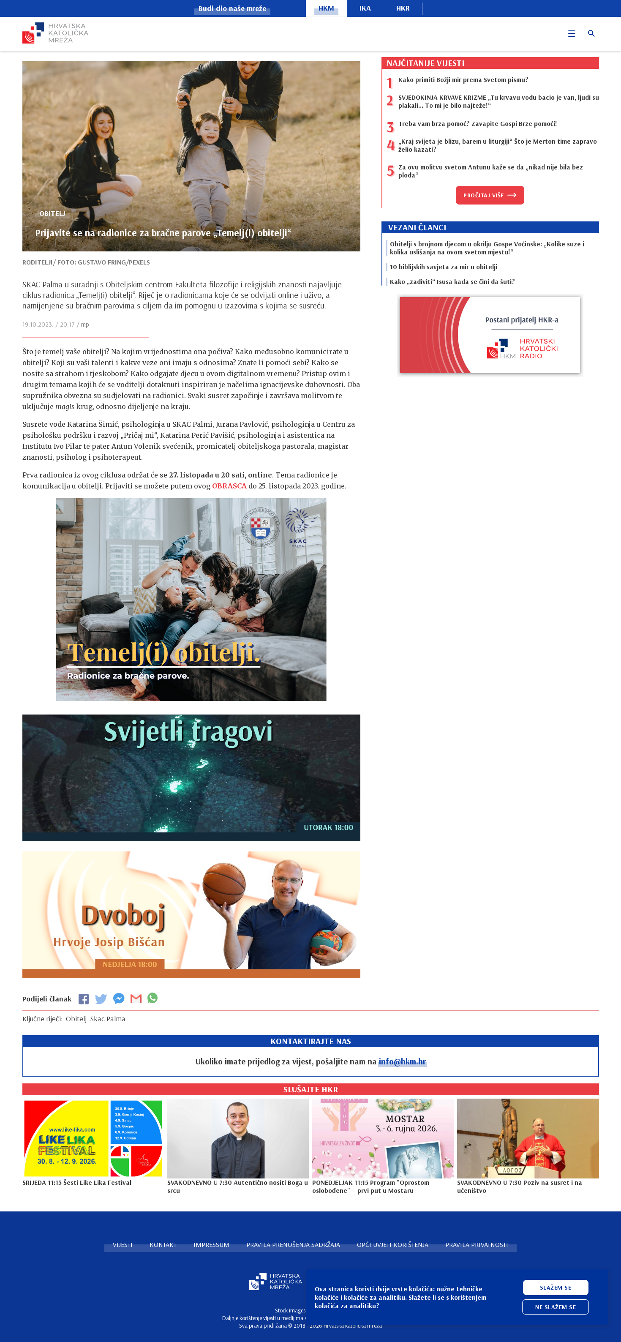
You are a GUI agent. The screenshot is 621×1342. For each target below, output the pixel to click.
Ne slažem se (555, 1307)
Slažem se (556, 1287)
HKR (403, 8)
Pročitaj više (483, 195)
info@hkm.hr (402, 1061)
